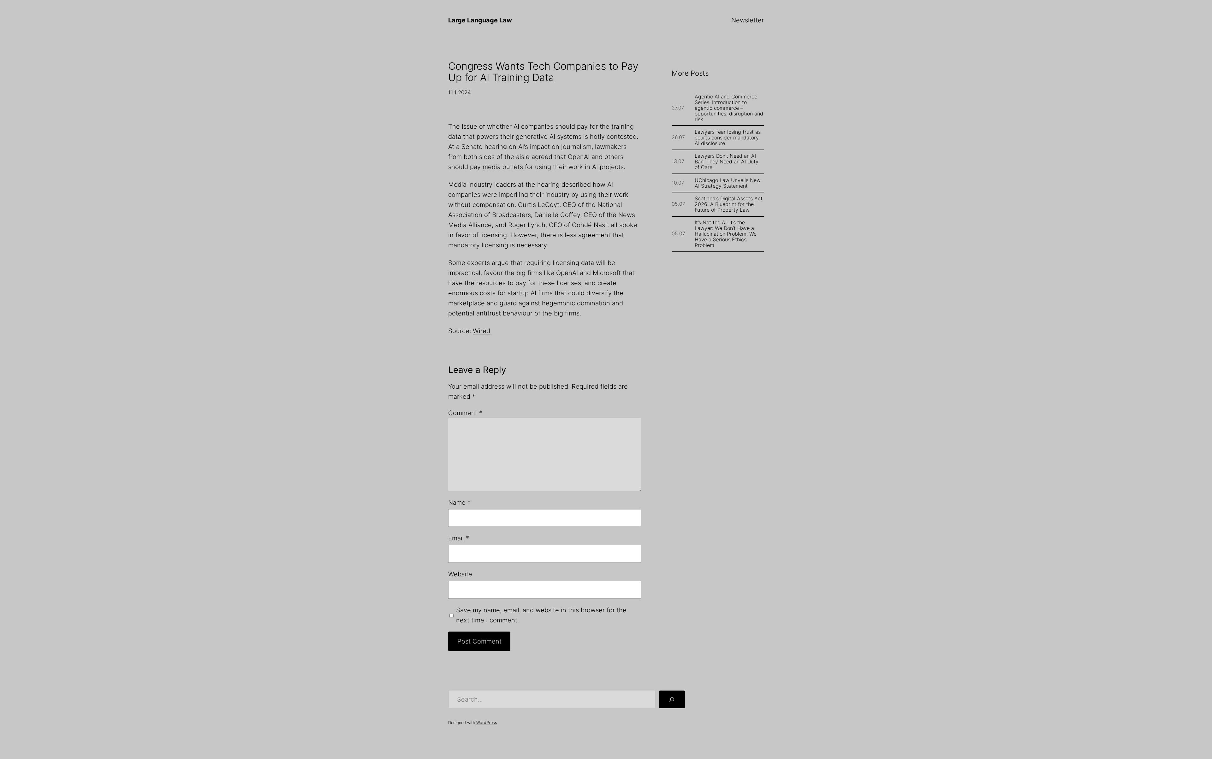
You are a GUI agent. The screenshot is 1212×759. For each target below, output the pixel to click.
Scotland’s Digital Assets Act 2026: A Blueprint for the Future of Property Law (729, 204)
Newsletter (747, 20)
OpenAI (567, 273)
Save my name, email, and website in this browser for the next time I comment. (541, 615)
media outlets (503, 167)
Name (459, 502)
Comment (465, 413)
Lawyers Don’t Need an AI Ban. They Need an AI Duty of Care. (726, 161)
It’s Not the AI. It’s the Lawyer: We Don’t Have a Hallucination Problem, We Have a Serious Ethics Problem (726, 234)
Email (458, 538)
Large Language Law (480, 20)
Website (460, 574)
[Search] (672, 699)
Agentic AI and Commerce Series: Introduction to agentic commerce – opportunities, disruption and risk (729, 108)
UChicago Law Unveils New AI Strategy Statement (728, 183)
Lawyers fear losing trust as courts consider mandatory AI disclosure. (728, 137)
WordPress (486, 722)
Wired (481, 331)
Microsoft (607, 273)
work (621, 194)
